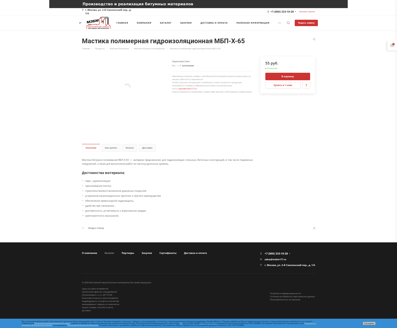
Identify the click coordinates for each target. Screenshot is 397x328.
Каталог (109, 252)
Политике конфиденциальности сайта (52, 323)
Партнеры (128, 252)
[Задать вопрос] (306, 85)
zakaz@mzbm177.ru (187, 88)
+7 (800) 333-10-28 (282, 11)
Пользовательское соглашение (285, 299)
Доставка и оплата (195, 252)
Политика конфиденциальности (285, 293)
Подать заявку (306, 22)
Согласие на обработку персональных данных (292, 296)
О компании (89, 252)
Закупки (147, 252)
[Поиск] (288, 22)
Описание (90, 147)
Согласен (369, 323)
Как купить (111, 147)
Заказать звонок (307, 11)
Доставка (147, 147)
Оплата (130, 147)
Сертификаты (168, 252)
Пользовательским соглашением (82, 325)
